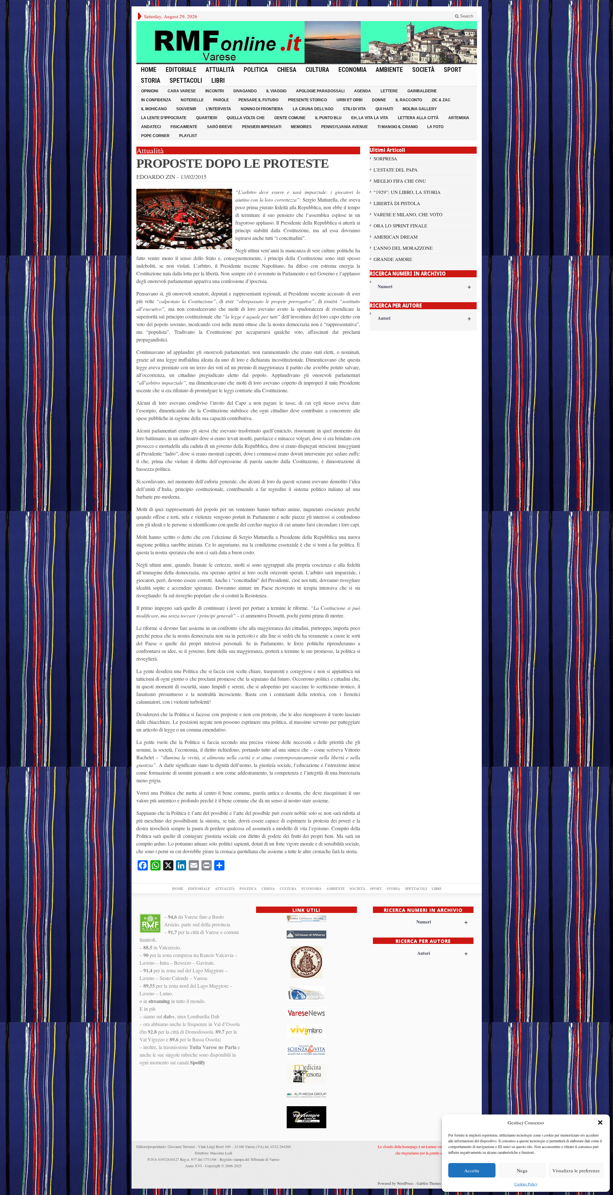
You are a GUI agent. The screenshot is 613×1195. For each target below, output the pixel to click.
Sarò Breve (219, 127)
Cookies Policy (525, 1183)
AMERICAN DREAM (396, 237)
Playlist (188, 136)
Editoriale (181, 69)
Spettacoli (186, 80)
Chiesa (286, 69)
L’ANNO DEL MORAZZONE (403, 248)
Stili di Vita (354, 109)
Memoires (301, 127)
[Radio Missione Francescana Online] (306, 42)
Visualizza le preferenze (576, 1170)
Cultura (317, 69)
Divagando (245, 91)
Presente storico (307, 100)
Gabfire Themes (429, 1183)
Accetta (471, 1170)
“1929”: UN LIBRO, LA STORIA (407, 192)
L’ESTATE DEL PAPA (396, 169)
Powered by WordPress (395, 1183)
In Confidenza (156, 100)
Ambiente (389, 69)
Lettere (389, 91)
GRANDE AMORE (393, 259)
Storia (150, 80)
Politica (256, 69)
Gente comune (290, 118)
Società (423, 69)
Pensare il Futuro (258, 100)
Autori (424, 318)
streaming (159, 1001)
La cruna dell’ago (313, 109)
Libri (218, 80)
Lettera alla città (418, 118)
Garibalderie (422, 91)
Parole (221, 100)
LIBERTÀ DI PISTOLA (397, 203)
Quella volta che (246, 118)
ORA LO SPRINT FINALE (400, 225)
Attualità (220, 69)
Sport (453, 69)
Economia (352, 69)
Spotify (197, 1062)
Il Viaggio (276, 91)
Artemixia (458, 118)
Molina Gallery (420, 109)
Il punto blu (328, 118)
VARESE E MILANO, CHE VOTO (408, 214)
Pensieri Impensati (261, 127)
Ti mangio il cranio (397, 127)
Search (466, 16)
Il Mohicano (154, 109)
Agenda (362, 91)
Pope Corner (155, 136)
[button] (600, 1122)
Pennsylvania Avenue (344, 127)
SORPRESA (385, 158)
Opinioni (149, 91)
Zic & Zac (441, 100)
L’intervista (218, 109)
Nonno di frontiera (262, 109)
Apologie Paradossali (320, 91)
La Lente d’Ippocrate (163, 118)
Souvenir (186, 109)
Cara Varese (182, 91)
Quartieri (206, 118)
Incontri (214, 91)
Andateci (151, 127)
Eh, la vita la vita (369, 118)
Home (148, 69)
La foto (435, 127)
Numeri (424, 286)
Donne (379, 100)
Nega (522, 1170)
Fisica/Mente (183, 127)
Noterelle (192, 100)
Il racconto (409, 100)
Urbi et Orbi (349, 100)
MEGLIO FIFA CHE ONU (400, 181)
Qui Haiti (384, 109)
